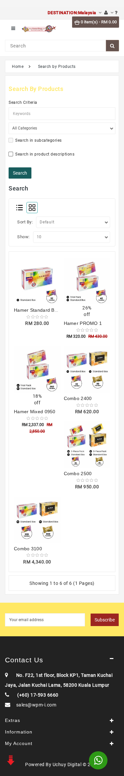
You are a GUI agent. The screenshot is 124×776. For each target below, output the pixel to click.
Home (17, 66)
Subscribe (105, 619)
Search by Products (57, 66)
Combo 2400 (78, 398)
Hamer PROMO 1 (83, 323)
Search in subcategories (38, 140)
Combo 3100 (28, 548)
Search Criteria (23, 102)
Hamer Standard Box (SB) (42, 310)
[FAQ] (116, 12)
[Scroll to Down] (10, 759)
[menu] (13, 28)
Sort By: (25, 221)
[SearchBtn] (112, 45)
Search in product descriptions (44, 154)
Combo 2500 (78, 473)
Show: (23, 236)
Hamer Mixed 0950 (35, 411)
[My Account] (108, 12)
